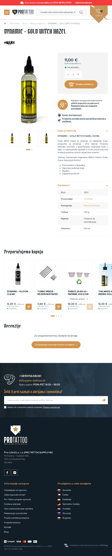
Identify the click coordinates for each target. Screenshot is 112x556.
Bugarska (67, 518)
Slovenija (67, 513)
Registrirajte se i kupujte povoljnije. (84, 107)
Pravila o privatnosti (51, 407)
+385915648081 (30, 376)
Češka (65, 494)
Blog (6, 532)
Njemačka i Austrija (71, 504)
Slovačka (67, 490)
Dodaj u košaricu (84, 84)
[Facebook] (7, 472)
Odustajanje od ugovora (15, 490)
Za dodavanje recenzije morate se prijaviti (54, 344)
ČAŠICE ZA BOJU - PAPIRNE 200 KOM (78, 293)
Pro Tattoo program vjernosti (17, 499)
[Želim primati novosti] (104, 400)
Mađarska (67, 499)
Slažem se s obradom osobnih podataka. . (34, 407)
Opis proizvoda (67, 130)
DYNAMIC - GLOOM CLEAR (17, 293)
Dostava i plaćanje (12, 504)
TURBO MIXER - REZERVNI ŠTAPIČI (47, 293)
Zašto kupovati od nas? (15, 494)
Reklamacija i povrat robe (15, 513)
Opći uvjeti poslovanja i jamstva (18, 508)
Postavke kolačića (12, 522)
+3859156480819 (83, 2)
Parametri (64, 185)
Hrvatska (66, 508)
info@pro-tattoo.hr (32, 380)
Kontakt (7, 527)
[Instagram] (15, 472)
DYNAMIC (88, 199)
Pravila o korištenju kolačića (16, 518)
